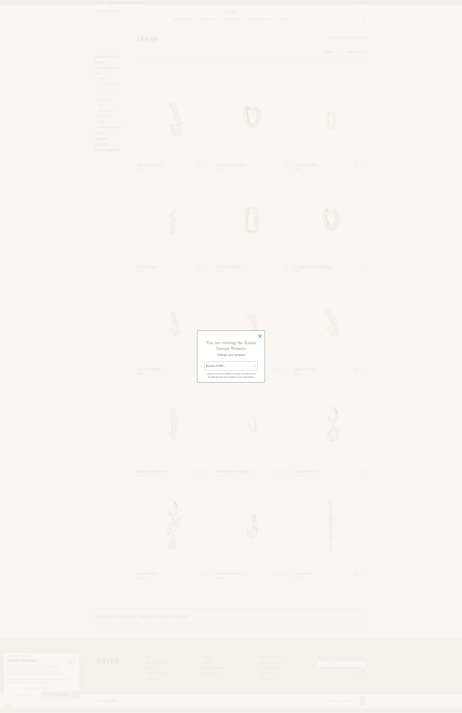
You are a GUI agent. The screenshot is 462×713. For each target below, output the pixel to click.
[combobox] (206, 366)
